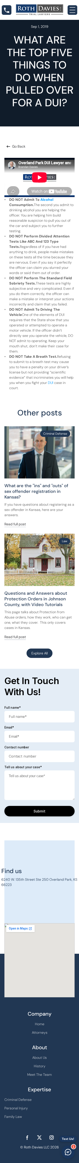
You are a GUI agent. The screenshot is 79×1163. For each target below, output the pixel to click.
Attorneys (39, 1032)
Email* (9, 727)
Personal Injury (16, 1108)
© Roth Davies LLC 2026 (39, 1147)
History (39, 1066)
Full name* (12, 707)
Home (39, 1024)
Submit (39, 811)
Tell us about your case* (23, 767)
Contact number (16, 747)
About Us (39, 1057)
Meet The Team (39, 1074)
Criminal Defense (18, 1099)
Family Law (13, 1116)
